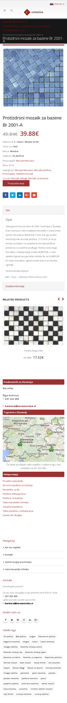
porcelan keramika (11, 678)
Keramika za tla (11, 489)
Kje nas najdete (13, 547)
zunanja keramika (23, 694)
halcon (35, 641)
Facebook (5, 195)
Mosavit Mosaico (25, 160)
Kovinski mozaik (10, 662)
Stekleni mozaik (24, 173)
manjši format (40, 662)
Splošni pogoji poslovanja (18, 562)
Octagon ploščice (11, 673)
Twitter (13, 195)
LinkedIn (20, 195)
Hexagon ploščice (11, 647)
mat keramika (54, 662)
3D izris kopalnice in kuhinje (18, 485)
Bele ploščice (21, 636)
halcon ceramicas (47, 641)
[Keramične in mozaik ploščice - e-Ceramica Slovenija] (33, 12)
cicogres (32, 636)
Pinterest (18, 620)
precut (43, 678)
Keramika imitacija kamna (31, 647)
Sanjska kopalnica (13, 506)
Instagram (24, 620)
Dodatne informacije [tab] (15, 286)
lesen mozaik (25, 662)
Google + (27, 195)
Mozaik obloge (19, 178)
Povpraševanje (16, 183)
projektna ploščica (11, 683)
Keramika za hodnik (12, 657)
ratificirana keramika (30, 683)
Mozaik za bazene (38, 178)
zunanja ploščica (41, 694)
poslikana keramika (30, 678)
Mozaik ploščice (42, 170)
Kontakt (9, 554)
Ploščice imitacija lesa (14, 493)
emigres (26, 641)
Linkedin (30, 620)
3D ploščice (8, 636)
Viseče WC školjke (12, 515)
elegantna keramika (12, 641)
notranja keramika (53, 668)
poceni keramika (39, 673)
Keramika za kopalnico (32, 657)
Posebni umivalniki (13, 481)
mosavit (7, 668)
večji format (8, 694)
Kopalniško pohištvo (53, 657)
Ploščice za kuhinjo (13, 498)
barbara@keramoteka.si (20, 406)
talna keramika (10, 689)
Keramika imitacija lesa (13, 652)
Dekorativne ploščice (46, 636)
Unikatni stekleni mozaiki (42, 689)
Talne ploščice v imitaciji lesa (18, 511)
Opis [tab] (8, 210)
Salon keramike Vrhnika (16, 502)
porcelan (52, 673)
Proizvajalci (9, 173)
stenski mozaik (48, 683)
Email (34, 195)
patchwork (24, 673)
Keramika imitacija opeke (35, 652)
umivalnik (23, 689)
